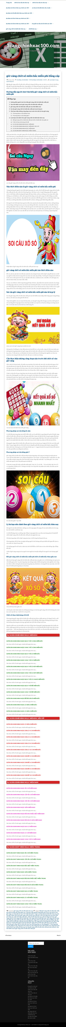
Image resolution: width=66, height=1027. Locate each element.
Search (30, 946)
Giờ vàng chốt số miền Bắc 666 (37, 918)
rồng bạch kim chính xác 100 (25, 925)
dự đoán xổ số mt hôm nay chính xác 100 (17, 18)
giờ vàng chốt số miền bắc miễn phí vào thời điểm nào (32, 920)
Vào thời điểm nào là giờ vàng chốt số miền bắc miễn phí (32, 927)
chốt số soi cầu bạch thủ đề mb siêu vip (33, 957)
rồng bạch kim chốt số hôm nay (42, 925)
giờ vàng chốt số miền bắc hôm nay (15, 29)
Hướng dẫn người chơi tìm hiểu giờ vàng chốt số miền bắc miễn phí (30, 922)
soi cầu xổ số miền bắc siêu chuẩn (41, 8)
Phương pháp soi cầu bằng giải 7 (41, 924)
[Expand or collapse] (58, 98)
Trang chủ (9, 2)
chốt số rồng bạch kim (48, 916)
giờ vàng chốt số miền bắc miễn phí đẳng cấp (43, 919)
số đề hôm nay (33, 29)
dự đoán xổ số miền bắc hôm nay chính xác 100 (19, 13)
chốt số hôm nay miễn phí (33, 915)
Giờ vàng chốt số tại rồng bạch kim (44, 921)
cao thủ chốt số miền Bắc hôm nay (47, 914)
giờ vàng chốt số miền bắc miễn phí (21, 919)
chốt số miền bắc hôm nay (35, 916)
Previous (8, 935)
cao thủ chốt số (16, 914)
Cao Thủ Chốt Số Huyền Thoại (29, 914)
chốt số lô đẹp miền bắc (20, 916)
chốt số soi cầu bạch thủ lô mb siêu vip (33, 975)
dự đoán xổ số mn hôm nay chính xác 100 (17, 8)
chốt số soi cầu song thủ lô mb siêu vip (33, 962)
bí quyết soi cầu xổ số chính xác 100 (42, 23)
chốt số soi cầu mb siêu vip (21, 2)
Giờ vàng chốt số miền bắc (21, 918)
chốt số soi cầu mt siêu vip (39, 2)
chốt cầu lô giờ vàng (19, 915)
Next (58, 935)
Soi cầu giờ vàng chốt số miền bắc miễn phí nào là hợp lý (40, 927)
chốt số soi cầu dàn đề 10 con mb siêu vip (33, 967)
